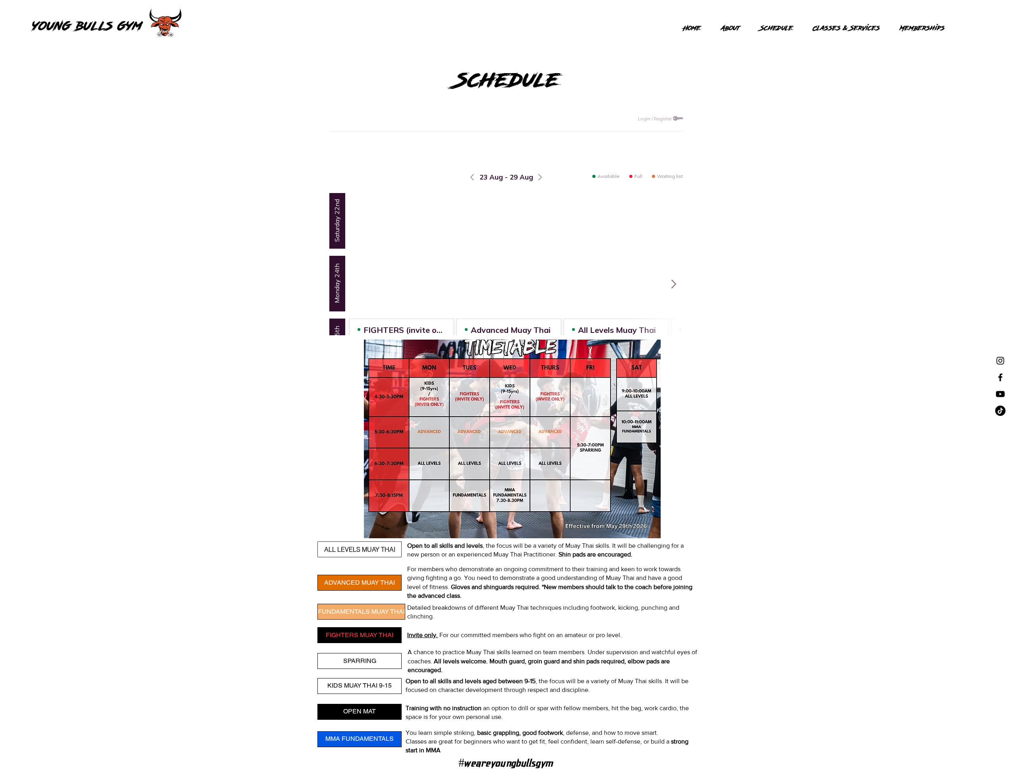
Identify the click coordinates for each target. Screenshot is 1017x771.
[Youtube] (1000, 394)
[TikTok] (1000, 411)
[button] (359, 549)
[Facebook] (1000, 377)
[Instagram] (1000, 361)
